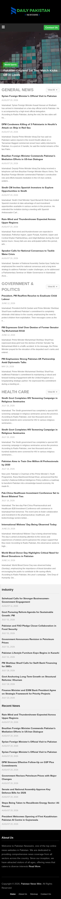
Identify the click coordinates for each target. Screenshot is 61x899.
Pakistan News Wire (31, 883)
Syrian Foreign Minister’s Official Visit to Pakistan (29, 96)
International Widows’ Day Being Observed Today (29, 524)
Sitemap (34, 894)
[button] (10, 65)
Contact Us (46, 894)
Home (13, 894)
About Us (23, 894)
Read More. (35, 866)
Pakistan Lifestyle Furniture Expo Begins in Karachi (30, 653)
